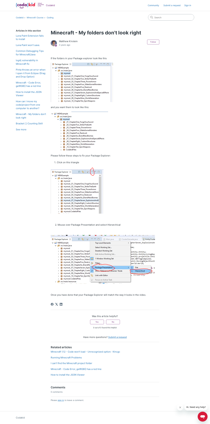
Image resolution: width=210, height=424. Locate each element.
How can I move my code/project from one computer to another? (28, 105)
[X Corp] (56, 304)
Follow (153, 42)
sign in (61, 400)
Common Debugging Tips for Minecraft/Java (30, 52)
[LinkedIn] (61, 304)
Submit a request (172, 5)
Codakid (20, 17)
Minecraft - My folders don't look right (31, 116)
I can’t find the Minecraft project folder (71, 363)
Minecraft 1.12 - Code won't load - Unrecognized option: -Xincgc (85, 351)
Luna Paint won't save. (28, 45)
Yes (97, 322)
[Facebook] (52, 304)
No (113, 322)
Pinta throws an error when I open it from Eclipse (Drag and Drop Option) (31, 73)
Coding (50, 17)
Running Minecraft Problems (66, 357)
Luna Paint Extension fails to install (30, 37)
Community (153, 5)
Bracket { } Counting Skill (29, 123)
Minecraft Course (35, 17)
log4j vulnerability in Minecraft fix (27, 62)
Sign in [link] (187, 5)
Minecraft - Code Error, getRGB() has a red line (28, 84)
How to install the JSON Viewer (29, 94)
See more (21, 129)
